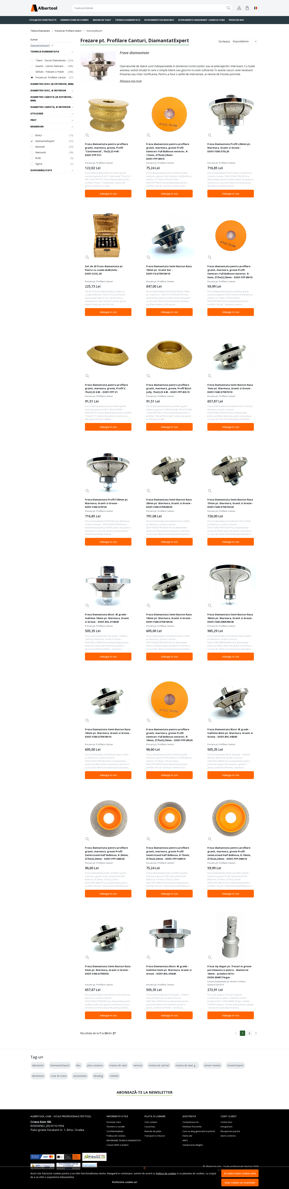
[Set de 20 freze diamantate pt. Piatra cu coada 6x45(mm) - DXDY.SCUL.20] (108, 236)
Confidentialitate (115, 1131)
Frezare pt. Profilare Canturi (68, 30)
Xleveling (98, 1075)
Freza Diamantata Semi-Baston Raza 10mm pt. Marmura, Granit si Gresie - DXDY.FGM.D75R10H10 (108, 733)
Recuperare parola (230, 1131)
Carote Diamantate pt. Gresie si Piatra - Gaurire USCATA (227, 983)
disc (78, 1065)
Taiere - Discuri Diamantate (50, 60)
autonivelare (80, 1075)
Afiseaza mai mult (131, 81)
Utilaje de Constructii (42, 19)
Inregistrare (226, 1126)
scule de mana (59, 1075)
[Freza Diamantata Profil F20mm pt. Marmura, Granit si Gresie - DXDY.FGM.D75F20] (108, 470)
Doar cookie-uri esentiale (240, 1182)
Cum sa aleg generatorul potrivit (198, 1131)
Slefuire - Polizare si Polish (49, 71)
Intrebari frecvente (192, 1126)
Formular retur (114, 1122)
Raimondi (40, 152)
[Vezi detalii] (87, 135)
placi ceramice (95, 1065)
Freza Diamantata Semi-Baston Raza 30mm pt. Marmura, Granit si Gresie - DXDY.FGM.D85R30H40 (230, 618)
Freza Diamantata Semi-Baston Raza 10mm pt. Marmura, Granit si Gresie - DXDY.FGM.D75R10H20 (169, 618)
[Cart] (247, 8)
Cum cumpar (150, 1122)
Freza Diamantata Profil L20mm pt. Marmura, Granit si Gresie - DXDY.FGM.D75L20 (229, 147)
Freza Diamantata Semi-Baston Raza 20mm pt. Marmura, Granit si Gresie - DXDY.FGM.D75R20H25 (169, 503)
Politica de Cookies (116, 1135)
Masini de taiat (102, 19)
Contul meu (226, 1122)
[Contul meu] (239, 8)
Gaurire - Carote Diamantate (50, 66)
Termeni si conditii (116, 1126)
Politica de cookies (166, 1173)
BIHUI (38, 135)
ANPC (185, 1140)
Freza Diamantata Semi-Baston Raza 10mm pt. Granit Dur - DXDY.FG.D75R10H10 (169, 270)
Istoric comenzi (228, 1135)
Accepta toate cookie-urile (240, 1173)
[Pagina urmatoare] (256, 1033)
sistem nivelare (212, 1065)
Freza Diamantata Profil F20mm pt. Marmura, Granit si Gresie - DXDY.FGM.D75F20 (106, 503)
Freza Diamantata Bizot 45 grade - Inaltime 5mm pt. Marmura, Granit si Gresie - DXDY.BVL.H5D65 (168, 970)
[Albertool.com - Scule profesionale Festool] (50, 8)
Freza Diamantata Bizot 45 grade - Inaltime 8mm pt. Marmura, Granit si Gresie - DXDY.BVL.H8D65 (230, 733)
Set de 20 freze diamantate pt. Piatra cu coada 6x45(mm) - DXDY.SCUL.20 (104, 270)
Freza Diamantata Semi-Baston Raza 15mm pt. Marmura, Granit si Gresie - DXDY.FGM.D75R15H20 (230, 503)
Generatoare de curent (74, 19)
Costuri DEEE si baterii (117, 1144)
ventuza (137, 1065)
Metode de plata (152, 1131)
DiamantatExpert (40, 45)
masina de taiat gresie (188, 1065)
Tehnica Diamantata (127, 19)
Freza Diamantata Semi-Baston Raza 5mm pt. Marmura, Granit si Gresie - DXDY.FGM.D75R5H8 (107, 970)
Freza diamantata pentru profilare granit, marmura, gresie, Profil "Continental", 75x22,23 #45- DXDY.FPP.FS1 (106, 149)
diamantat (38, 1065)
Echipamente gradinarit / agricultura (201, 19)
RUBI (38, 158)
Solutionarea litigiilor (192, 1144)
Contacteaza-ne (190, 1122)
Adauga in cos (108, 193)
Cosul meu (149, 1126)
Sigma (38, 163)
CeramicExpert (235, 1065)
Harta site (187, 1135)
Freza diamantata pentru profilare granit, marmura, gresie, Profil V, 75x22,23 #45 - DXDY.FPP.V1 (106, 388)
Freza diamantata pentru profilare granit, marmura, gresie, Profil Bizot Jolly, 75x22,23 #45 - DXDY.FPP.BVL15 (168, 388)
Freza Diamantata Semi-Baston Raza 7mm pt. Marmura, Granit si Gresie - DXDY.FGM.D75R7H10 (230, 388)
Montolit (40, 146)
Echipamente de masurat (159, 19)
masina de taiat (118, 1065)
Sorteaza (224, 41)
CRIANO (114, 1075)
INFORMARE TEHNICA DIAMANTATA (124, 1140)
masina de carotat (159, 1065)
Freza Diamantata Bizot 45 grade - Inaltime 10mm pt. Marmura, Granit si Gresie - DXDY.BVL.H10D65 (107, 618)
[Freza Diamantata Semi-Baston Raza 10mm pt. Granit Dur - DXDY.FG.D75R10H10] (169, 236)
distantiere (38, 1075)
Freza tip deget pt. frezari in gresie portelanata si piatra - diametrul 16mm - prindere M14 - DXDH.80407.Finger (229, 972)
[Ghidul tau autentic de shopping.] (94, 1166)
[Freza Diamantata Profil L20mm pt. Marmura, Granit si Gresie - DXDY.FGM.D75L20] (230, 114)
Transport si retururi (154, 1135)
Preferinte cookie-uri (124, 1182)
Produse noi (236, 19)
